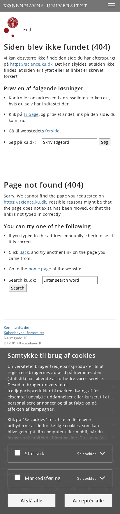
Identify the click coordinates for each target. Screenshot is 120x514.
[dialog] (60, 431)
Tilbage (31, 114)
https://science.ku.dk (31, 64)
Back (24, 252)
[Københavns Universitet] (11, 27)
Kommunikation (17, 327)
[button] (111, 5)
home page (40, 269)
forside (52, 131)
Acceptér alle (88, 500)
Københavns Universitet (24, 332)
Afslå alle (32, 500)
